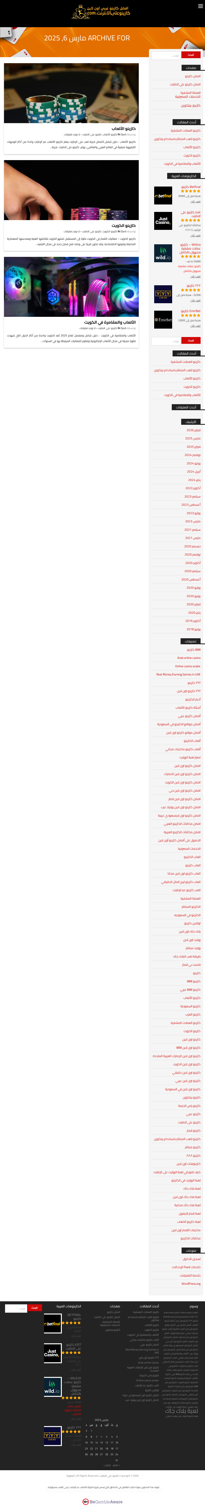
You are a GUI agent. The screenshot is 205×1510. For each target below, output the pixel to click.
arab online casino (172, 1313)
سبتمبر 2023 (192, 496)
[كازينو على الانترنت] (100, 19)
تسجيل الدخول (192, 1259)
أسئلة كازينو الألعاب (188, 707)
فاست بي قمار (191, 964)
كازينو (197, 973)
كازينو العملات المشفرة (186, 130)
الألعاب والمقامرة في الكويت (110, 322)
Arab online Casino (148, 1362)
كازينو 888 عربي (190, 989)
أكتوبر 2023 (193, 488)
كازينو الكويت (124, 225)
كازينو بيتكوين (191, 105)
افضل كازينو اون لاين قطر (185, 799)
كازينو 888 (194, 981)
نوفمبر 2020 (193, 554)
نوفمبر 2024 (193, 455)
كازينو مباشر (193, 1147)
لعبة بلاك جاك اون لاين (187, 1197)
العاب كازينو (193, 865)
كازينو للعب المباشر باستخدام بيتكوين (177, 139)
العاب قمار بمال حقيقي (188, 1358)
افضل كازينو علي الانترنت (185, 84)
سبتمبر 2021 (192, 530)
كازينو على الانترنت (91, 134)
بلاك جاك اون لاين (190, 931)
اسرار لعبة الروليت (190, 757)
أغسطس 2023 (191, 505)
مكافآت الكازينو (191, 1238)
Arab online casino (189, 658)
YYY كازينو (194, 683)
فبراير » (107, 1465)
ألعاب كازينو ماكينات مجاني (183, 749)
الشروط (71, 1475)
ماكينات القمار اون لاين (186, 1230)
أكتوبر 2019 (193, 621)
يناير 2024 (194, 480)
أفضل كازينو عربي (189, 716)
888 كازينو (194, 649)
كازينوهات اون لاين (189, 1164)
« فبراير (116, 1465)
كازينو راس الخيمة (189, 1106)
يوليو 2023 (194, 513)
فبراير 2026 (194, 430)
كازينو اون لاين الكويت (187, 1064)
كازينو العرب (193, 1014)
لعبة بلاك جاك (192, 1188)
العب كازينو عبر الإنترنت (187, 890)
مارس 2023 (193, 521)
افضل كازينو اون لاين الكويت (183, 782)
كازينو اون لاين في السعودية (183, 1089)
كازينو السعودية (190, 1006)
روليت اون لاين (192, 940)
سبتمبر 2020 (192, 571)
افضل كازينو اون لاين (187, 766)
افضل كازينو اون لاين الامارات (182, 774)
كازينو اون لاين (191, 1039)
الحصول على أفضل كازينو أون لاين (179, 840)
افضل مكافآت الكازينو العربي (182, 824)
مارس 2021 (193, 538)
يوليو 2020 (194, 587)
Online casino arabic (188, 666)
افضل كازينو (193, 76)
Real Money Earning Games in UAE (178, 674)
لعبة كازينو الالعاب (189, 1222)
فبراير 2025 (194, 447)
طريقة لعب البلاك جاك (187, 956)
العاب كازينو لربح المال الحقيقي (181, 882)
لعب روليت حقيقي (173, 1416)
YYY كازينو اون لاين (189, 691)
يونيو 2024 (194, 463)
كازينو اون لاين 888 (188, 1047)
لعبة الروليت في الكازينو (186, 1180)
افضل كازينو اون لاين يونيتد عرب (181, 807)
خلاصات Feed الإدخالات (186, 1267)
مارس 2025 (193, 438)
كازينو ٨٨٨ (193, 1155)
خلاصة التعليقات (190, 1275)
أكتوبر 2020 (193, 563)
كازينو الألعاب (124, 128)
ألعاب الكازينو (192, 741)
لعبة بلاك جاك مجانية (187, 1205)
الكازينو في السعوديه (187, 915)
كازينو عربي (193, 1114)
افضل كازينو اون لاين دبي (185, 790)
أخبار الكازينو (193, 699)
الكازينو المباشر (191, 907)
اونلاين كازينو (192, 923)
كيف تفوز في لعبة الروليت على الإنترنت (177, 1172)
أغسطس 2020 (191, 579)
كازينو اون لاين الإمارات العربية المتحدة (177, 1056)
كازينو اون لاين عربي (188, 1081)
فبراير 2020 (194, 604)
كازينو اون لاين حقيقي (186, 1072)
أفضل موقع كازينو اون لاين (183, 732)
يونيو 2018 (194, 629)
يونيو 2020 (194, 596)
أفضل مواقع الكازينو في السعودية (179, 724)
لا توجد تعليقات (72, 134)
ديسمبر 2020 (192, 546)
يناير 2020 (194, 612)
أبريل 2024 (194, 471)
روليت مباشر (193, 948)
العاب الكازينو (192, 857)
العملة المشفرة (191, 93)
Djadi (123, 134)
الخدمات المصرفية (188, 96)
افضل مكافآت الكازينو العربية (182, 832)
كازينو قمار (194, 1130)
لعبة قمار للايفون (190, 1213)
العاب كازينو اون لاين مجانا (184, 873)
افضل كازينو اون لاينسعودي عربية (179, 815)
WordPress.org (191, 1284)
